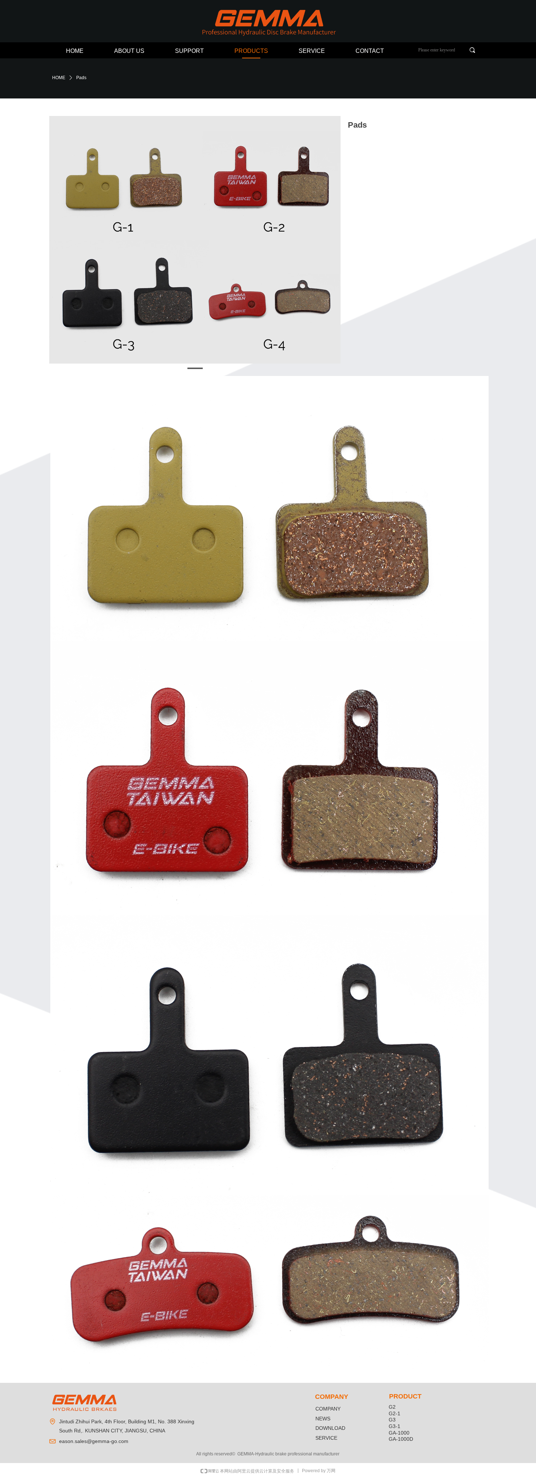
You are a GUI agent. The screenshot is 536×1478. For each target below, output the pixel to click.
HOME (58, 77)
